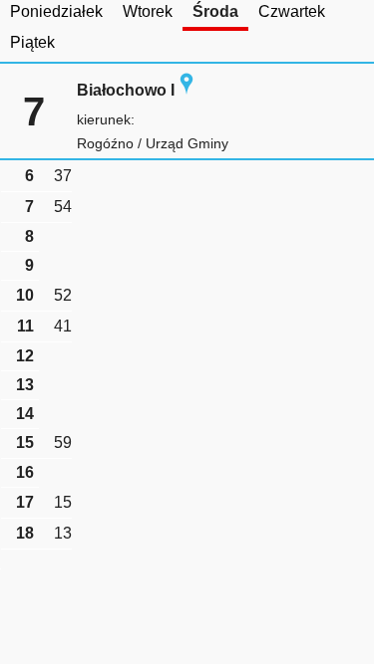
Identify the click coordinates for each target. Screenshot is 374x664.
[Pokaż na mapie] (186, 90)
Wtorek (148, 11)
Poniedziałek (56, 11)
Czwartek (291, 11)
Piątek (32, 42)
